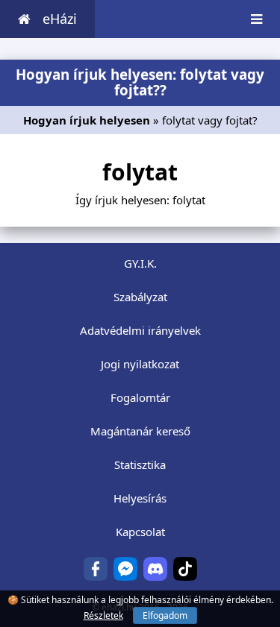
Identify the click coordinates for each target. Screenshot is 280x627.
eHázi (60, 19)
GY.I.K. (140, 263)
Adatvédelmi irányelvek (140, 330)
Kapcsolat (140, 531)
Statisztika (140, 464)
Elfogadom (165, 615)
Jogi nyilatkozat (140, 363)
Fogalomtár (140, 397)
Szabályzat (140, 296)
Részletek (103, 615)
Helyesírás (140, 498)
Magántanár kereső (140, 430)
